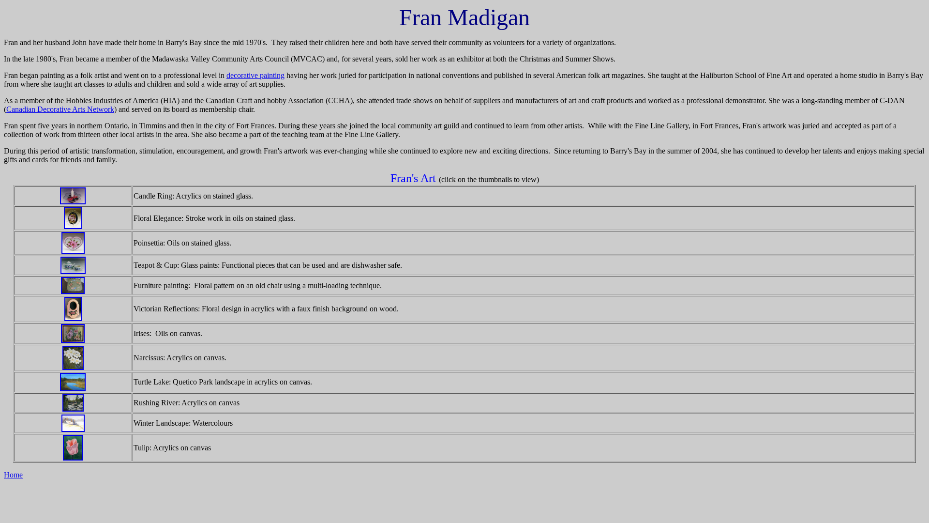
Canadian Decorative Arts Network (60, 109)
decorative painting (255, 75)
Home (13, 475)
